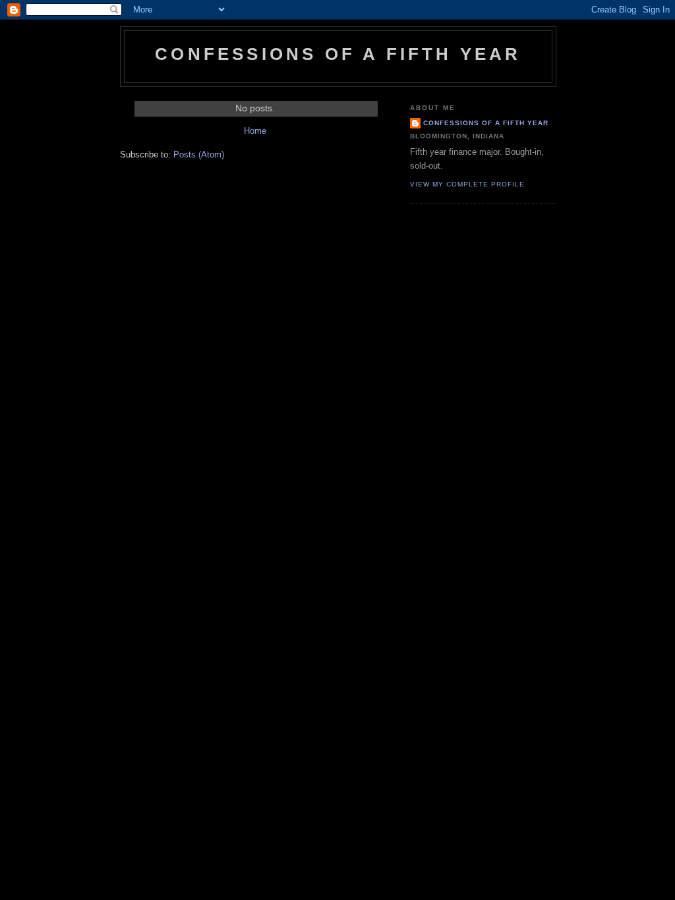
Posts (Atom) (198, 154)
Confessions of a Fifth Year (485, 123)
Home (255, 131)
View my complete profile (467, 184)
